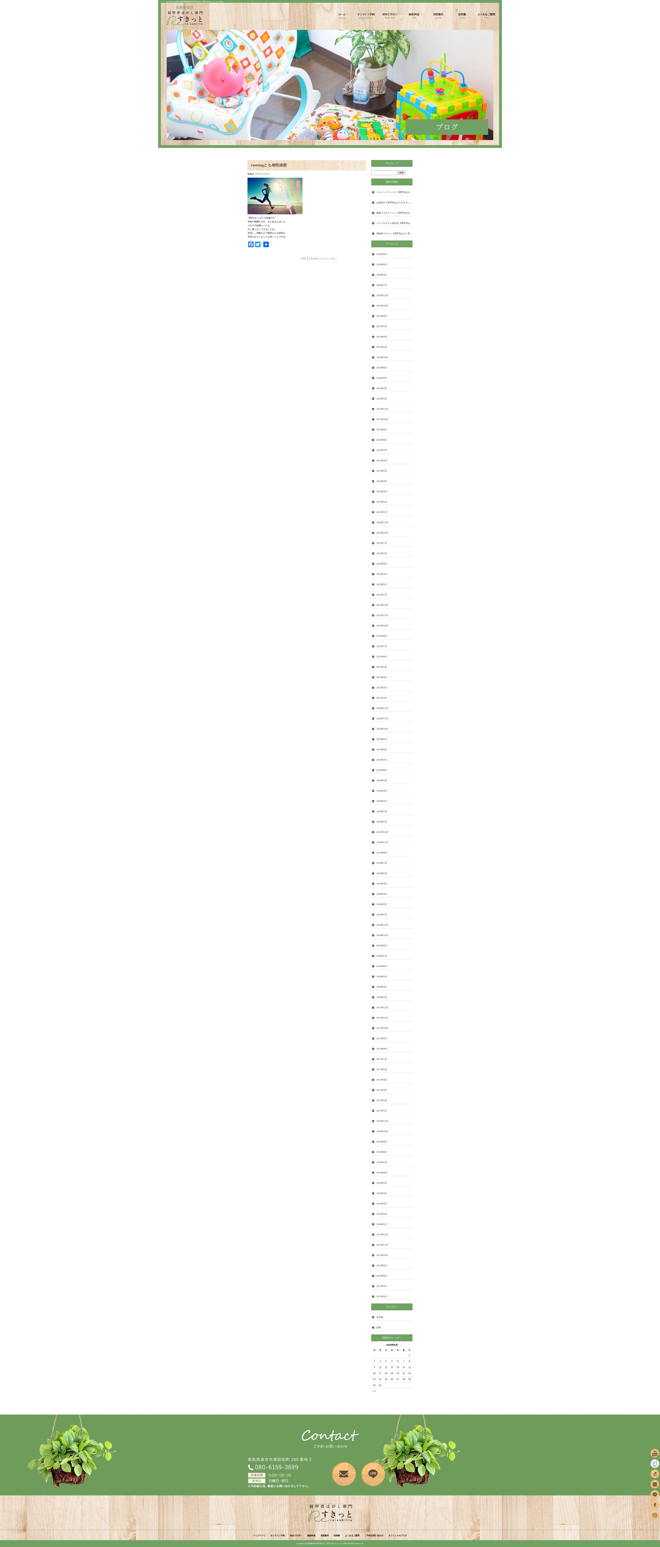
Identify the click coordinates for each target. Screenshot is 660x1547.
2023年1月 (381, 512)
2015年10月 (382, 1255)
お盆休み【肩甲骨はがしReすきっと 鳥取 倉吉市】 (394, 202)
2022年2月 (381, 584)
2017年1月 (381, 1110)
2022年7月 (381, 543)
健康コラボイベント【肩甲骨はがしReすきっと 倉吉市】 (394, 213)
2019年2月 (381, 904)
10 (380, 1367)
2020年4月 (381, 790)
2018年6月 (381, 966)
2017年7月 (381, 1059)
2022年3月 (381, 574)
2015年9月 (381, 1265)
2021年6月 (381, 656)
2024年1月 (381, 398)
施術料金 (414, 17)
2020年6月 (381, 770)
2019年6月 (381, 873)
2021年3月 (381, 687)
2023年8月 (381, 440)
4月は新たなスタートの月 (323, 258)
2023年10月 (382, 419)
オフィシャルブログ (397, 1535)
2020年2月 (381, 811)
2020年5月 (381, 780)
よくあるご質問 (486, 17)
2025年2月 (381, 347)
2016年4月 (381, 1193)
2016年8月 (381, 1152)
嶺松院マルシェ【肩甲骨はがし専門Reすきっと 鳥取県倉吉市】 (394, 233)
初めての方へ (390, 17)
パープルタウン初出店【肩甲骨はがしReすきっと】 (394, 223)
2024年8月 (381, 367)
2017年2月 (381, 1100)
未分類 (379, 1317)
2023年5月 (381, 471)
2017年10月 (382, 1028)
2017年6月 (381, 1069)
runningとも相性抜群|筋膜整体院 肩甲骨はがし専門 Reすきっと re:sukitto (194, 2)
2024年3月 (381, 378)
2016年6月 (381, 1172)
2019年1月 (381, 914)
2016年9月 (381, 1141)
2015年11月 (382, 1245)
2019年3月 (381, 894)
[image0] (275, 212)
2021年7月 (381, 646)
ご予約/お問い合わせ (373, 1535)
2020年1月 (381, 821)
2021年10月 (382, 625)
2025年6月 (381, 336)
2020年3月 (381, 801)
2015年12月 (382, 1234)
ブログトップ (392, 163)
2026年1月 (381, 285)
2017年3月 (381, 1090)
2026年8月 (381, 254)
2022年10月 (382, 532)
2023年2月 (381, 502)
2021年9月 (381, 636)
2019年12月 (382, 832)
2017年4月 (381, 1079)
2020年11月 (382, 718)
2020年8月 (381, 749)
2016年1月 (381, 1224)
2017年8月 (381, 1049)
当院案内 (438, 17)
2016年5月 (381, 1183)
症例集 (462, 17)
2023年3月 (381, 491)
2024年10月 (382, 357)
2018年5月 (381, 976)
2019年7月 (381, 863)
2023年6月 (381, 460)
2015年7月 (381, 1286)
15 (409, 1367)
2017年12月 (382, 1007)
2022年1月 (381, 594)
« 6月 (373, 1391)
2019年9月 (381, 852)
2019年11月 (382, 842)
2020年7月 (381, 760)
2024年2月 (381, 388)
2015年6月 (381, 1296)
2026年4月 (381, 274)
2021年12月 (382, 605)
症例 (378, 1327)
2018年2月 (381, 997)
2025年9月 (381, 316)
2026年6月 (381, 264)
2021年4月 (381, 677)
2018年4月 (381, 987)
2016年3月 (381, 1203)
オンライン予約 (366, 17)
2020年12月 (382, 708)
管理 (302, 258)
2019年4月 (381, 883)
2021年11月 (382, 615)
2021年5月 (381, 667)
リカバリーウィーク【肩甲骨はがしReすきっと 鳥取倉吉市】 (394, 192)
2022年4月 (381, 563)
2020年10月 (382, 729)
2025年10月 (382, 305)
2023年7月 (381, 450)
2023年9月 (381, 429)
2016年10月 (382, 1131)
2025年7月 (381, 326)
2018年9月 (381, 945)
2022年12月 (382, 522)
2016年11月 (382, 1121)
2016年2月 (381, 1214)
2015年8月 (381, 1276)
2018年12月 (382, 925)
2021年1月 (381, 698)
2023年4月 (381, 481)
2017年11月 (382, 1018)
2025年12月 (382, 295)
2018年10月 (382, 935)
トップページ (342, 17)
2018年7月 (381, 956)
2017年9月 (381, 1038)
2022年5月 (381, 553)
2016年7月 (381, 1162)
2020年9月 (381, 739)
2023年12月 (382, 409)
